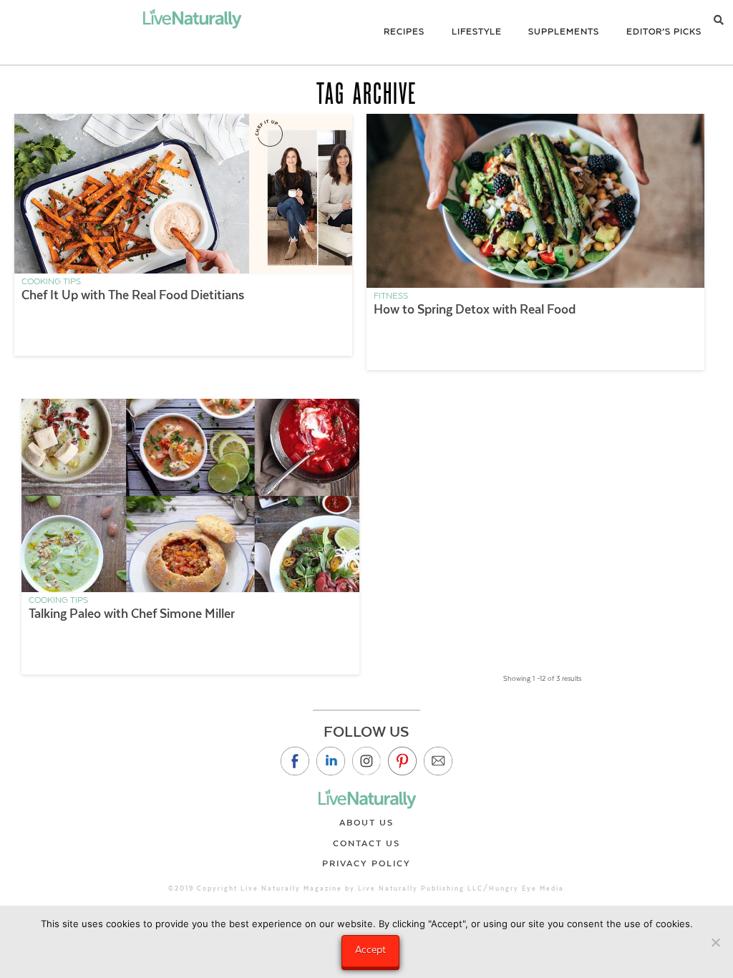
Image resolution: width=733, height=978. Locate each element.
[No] (715, 942)
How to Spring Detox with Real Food (475, 309)
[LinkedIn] (330, 761)
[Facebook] (295, 761)
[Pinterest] (402, 761)
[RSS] (438, 761)
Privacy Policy (366, 863)
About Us (366, 823)
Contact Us (366, 843)
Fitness (391, 296)
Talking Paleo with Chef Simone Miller (132, 613)
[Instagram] (366, 761)
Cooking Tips (51, 281)
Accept (370, 949)
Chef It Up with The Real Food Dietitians (132, 295)
